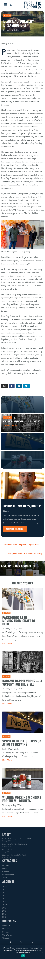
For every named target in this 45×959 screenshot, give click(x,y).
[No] (42, 952)
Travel (4, 877)
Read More (7, 643)
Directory (6, 928)
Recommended (8, 874)
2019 (4, 907)
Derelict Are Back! (8, 850)
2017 (4, 914)
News (4, 868)
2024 (4, 892)
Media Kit (6, 925)
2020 (4, 904)
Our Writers (7, 934)
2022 (4, 898)
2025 (4, 889)
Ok (23, 956)
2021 (4, 901)
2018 (4, 910)
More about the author (14, 529)
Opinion (5, 871)
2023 (4, 895)
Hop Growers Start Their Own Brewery (14, 844)
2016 (4, 917)
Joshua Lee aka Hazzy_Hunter (16, 30)
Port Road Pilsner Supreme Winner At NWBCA (17, 839)
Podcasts (5, 931)
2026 (4, 886)
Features (8, 15)
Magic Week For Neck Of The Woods (14, 855)
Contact (5, 938)
